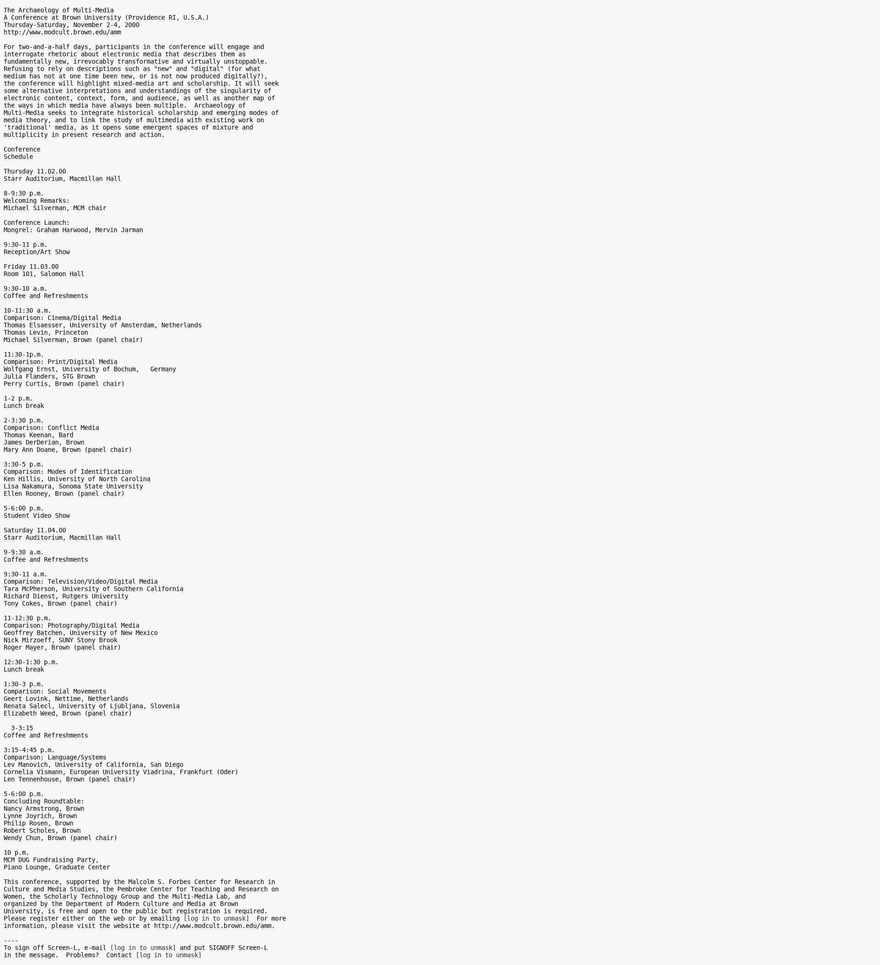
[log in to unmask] (216, 918)
